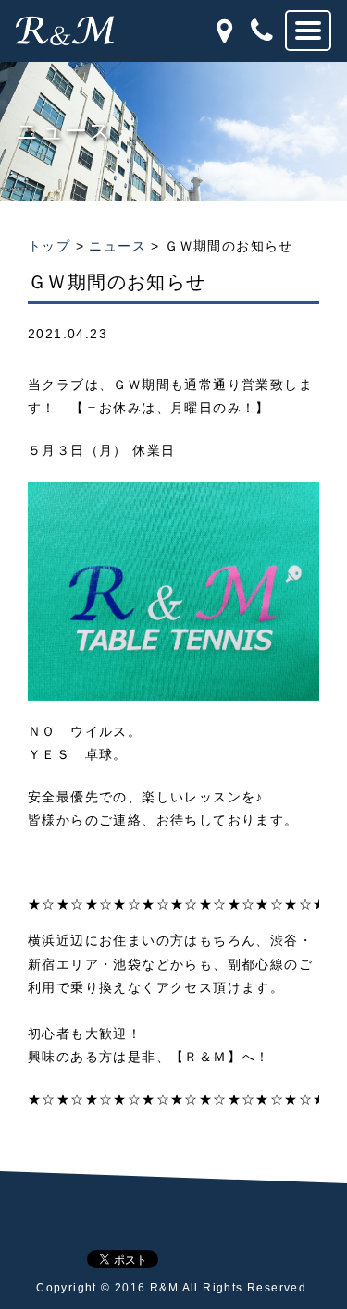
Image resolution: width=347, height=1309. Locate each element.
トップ (49, 246)
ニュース (117, 246)
